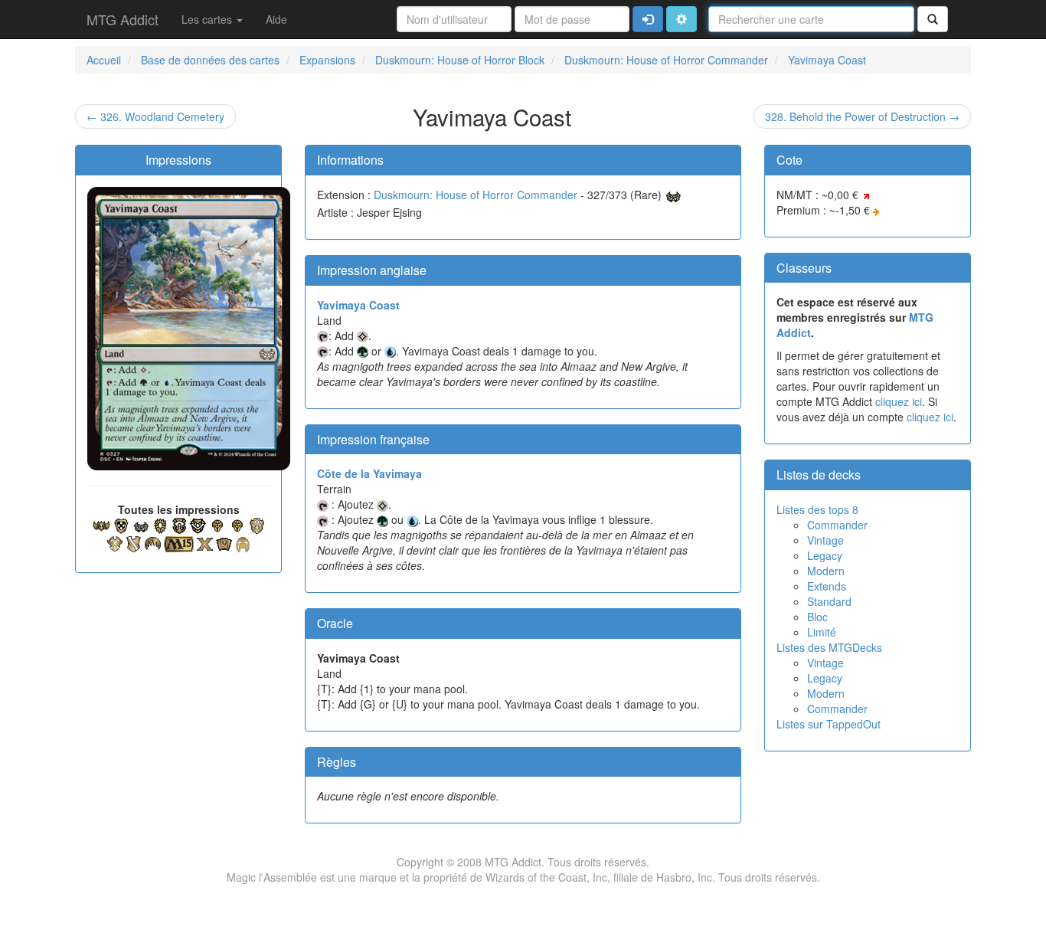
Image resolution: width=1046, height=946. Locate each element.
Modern (826, 570)
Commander (837, 524)
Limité (821, 632)
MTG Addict (123, 19)
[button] (681, 19)
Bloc (817, 616)
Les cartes (208, 19)
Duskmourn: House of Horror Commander (475, 194)
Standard (829, 601)
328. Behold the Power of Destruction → (862, 116)
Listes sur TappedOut (828, 724)
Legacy (824, 555)
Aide (276, 19)
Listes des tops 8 (817, 509)
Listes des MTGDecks (829, 647)
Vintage (825, 540)
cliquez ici (898, 401)
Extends (826, 586)
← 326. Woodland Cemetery (155, 116)
